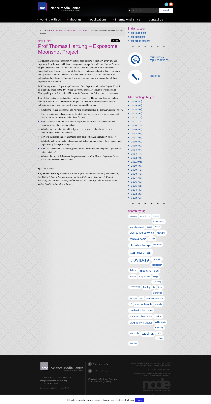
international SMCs (127, 19)
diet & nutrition (149, 270)
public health (160, 322)
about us (75, 19)
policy (158, 316)
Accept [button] (140, 400)
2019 (134, 129)
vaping (159, 333)
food (160, 287)
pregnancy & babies (141, 322)
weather (133, 343)
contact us (156, 19)
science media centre (59, 30)
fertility (146, 287)
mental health (143, 304)
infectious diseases (155, 298)
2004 (134, 189)
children (152, 239)
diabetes (133, 270)
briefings (155, 75)
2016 (134, 141)
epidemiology (135, 287)
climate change (140, 245)
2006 (134, 181)
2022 (134, 117)
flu (154, 287)
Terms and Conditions (48, 387)
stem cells (134, 333)
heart (141, 298)
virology (160, 338)
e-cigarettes (144, 276)
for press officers (140, 40)
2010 (134, 165)
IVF (131, 304)
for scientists (138, 36)
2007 (134, 177)
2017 (134, 137)
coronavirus (140, 252)
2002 (134, 197)
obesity (158, 304)
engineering (157, 282)
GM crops (133, 298)
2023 (134, 113)
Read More (129, 400)
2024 (134, 109)
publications (98, 19)
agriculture (133, 216)
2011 (134, 161)
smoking (159, 328)
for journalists (138, 32)
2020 (134, 125)
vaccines (148, 333)
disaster (133, 277)
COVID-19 (139, 260)
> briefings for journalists (77, 30)
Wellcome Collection (108, 379)
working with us (50, 19)
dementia (156, 259)
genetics (157, 293)
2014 (134, 149)
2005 (134, 185)
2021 (134, 121)
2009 (134, 169)
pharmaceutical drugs (141, 316)
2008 (134, 173)
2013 (134, 153)
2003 (134, 193)
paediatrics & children (141, 310)
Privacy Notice (64, 387)
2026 (134, 101)
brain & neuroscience (142, 232)
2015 (134, 145)
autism (149, 227)
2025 (134, 105)
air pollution (145, 216)
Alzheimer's (158, 221)
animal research (137, 227)
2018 (134, 133)
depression (157, 265)
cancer (161, 232)
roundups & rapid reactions (159, 59)
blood (157, 227)
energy (155, 277)
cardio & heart (138, 239)
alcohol (156, 216)
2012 (134, 157)
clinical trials (157, 244)
